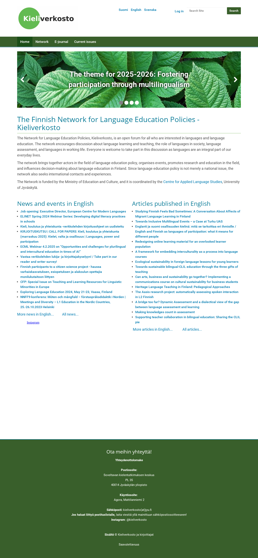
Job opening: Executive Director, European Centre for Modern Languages (73, 211)
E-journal (61, 42)
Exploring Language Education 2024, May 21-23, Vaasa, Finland (66, 292)
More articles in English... (153, 329)
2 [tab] (126, 103)
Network (42, 42)
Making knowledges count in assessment (165, 312)
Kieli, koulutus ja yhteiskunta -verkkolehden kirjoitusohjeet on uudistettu (72, 226)
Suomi (123, 10)
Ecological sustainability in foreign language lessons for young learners (186, 262)
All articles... (192, 329)
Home (24, 42)
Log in (179, 11)
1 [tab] (121, 103)
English (136, 10)
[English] (47, 18)
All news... (70, 314)
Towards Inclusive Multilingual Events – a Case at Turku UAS (179, 221)
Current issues (85, 42)
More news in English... (35, 314)
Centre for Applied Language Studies (192, 182)
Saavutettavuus (129, 544)
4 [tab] (137, 103)
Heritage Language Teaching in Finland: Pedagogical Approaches (182, 287)
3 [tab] (132, 103)
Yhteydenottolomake (129, 460)
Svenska (150, 10)
